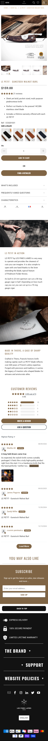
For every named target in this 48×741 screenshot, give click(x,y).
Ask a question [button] (24, 427)
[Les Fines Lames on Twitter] (33, 693)
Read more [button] (34, 466)
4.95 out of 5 (30, 394)
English (24, 718)
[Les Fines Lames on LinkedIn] (27, 693)
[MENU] (1, 2)
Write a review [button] (24, 420)
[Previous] (3, 38)
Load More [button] (24, 546)
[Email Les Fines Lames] (9, 693)
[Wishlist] (38, 2)
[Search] (33, 2)
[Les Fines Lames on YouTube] (39, 693)
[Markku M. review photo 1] (7, 475)
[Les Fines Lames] (24, 2)
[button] (7, 93)
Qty (2, 146)
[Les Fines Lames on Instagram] (21, 693)
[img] (7, 444)
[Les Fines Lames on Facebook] (15, 693)
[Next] (42, 38)
